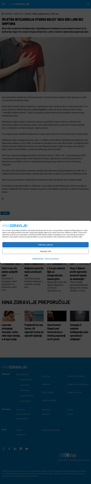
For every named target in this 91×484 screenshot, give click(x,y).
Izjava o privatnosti (52, 258)
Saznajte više (45, 251)
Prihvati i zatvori (45, 245)
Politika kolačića (38, 258)
